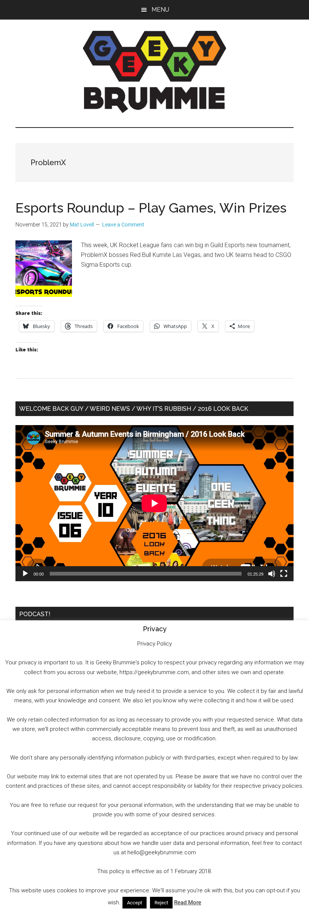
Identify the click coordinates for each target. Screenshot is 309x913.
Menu (160, 9)
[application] (154, 503)
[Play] (25, 573)
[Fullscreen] (284, 573)
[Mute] (271, 573)
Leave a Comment (123, 225)
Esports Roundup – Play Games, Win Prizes (150, 208)
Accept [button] (134, 902)
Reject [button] (161, 902)
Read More (187, 902)
